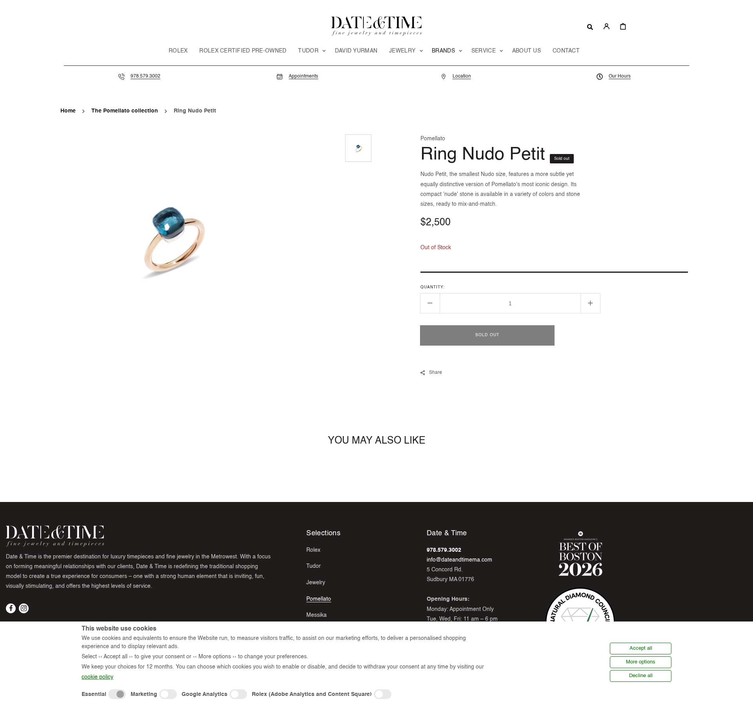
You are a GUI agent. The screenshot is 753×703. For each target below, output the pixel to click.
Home (68, 111)
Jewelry (315, 582)
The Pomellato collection (124, 111)
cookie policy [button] (97, 677)
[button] (590, 26)
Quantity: (432, 287)
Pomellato (318, 599)
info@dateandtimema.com (459, 560)
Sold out (487, 335)
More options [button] (640, 662)
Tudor (313, 566)
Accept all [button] (640, 648)
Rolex (313, 550)
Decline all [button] (641, 675)
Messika (316, 615)
